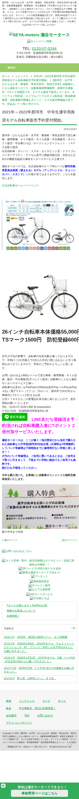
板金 (8, 708)
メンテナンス (27, 701)
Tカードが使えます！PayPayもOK (27, 605)
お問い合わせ (45, 715)
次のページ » (69, 540)
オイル (62, 701)
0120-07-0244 (44, 48)
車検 (8, 701)
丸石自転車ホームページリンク (20, 185)
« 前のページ (9, 540)
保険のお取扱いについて (21, 610)
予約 (26, 715)
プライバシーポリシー (19, 722)
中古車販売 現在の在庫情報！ (37, 708)
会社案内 (11, 715)
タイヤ (46, 701)
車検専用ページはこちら (40, 793)
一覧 (73, 628)
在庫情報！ (13, 615)
